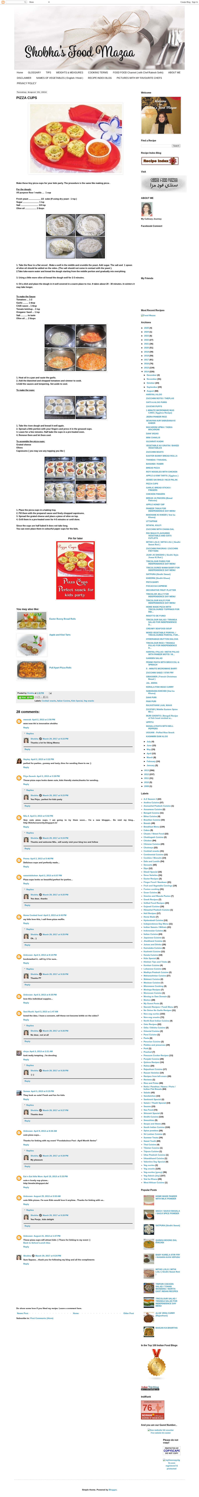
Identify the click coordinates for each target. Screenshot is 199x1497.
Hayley (26, 759)
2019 (146, 352)
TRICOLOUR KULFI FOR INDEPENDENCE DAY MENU (160, 601)
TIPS (48, 72)
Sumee (26, 1091)
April (149, 753)
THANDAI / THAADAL (156, 460)
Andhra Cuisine (151, 802)
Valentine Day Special (154, 1162)
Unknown (28, 955)
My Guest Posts (151, 1003)
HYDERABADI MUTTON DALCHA (162, 639)
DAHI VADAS (152, 433)
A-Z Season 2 (150, 799)
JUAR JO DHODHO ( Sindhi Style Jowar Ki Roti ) (162, 556)
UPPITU (150, 722)
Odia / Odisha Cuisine (154, 1027)
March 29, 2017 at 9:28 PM (55, 1156)
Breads (147, 823)
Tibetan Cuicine (151, 1148)
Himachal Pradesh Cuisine (157, 910)
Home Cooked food (33, 915)
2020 (146, 348)
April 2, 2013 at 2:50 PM (43, 719)
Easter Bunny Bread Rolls (62, 619)
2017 (146, 359)
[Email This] (36, 697)
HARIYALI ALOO (154, 394)
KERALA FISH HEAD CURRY (160, 687)
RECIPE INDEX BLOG (100, 78)
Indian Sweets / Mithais (155, 927)
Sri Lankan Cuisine (153, 1134)
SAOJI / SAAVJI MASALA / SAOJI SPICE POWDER (168, 1212)
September (152, 387)
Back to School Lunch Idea (36, 1243)
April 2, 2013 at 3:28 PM (48, 776)
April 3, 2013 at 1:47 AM (46, 1011)
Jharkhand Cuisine (153, 941)
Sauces (147, 1106)
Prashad (148, 1052)
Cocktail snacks (49, 701)
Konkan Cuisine (152, 965)
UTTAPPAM (151, 521)
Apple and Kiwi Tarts (60, 634)
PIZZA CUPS (152, 483)
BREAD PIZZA (153, 468)
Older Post (128, 1313)
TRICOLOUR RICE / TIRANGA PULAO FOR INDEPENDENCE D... (161, 645)
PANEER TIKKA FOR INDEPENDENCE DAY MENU (160, 509)
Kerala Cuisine (151, 955)
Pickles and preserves (154, 1045)
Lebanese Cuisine (153, 969)
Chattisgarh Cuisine (153, 837)
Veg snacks (89, 701)
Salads (147, 1092)
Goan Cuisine (150, 892)
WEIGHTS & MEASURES (69, 72)
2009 (146, 786)
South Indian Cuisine (154, 1127)
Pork (146, 1048)
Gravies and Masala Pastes (157, 896)
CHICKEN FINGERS (155, 494)
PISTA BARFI (152, 582)
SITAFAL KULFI (153, 525)
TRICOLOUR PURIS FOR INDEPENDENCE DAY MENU (160, 562)
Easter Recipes (151, 878)
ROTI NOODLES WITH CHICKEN (161, 472)
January (151, 765)
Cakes (147, 830)
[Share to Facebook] (44, 697)
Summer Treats (151, 1137)
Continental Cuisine (153, 854)
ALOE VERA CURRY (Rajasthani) (165, 1314)
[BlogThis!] (38, 697)
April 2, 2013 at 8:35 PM (45, 995)
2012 (146, 774)
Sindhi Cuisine (151, 1117)
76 (147, 1408)
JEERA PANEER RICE (156, 417)
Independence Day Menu (156, 924)
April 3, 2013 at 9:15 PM (42, 1091)
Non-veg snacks (152, 1017)
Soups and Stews (152, 1124)
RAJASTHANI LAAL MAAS (159, 705)
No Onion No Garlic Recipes (157, 1010)
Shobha (34, 739)
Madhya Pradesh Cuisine (156, 972)
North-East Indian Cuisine (156, 1021)
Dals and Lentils (152, 861)
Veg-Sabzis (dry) (152, 1176)
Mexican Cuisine (152, 982)
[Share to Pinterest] (47, 697)
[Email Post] (50, 693)
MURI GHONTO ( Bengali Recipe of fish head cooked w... (162, 717)
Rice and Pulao (151, 1083)
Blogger (113, 1490)
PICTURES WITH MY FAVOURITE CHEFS (139, 78)
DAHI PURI (151, 697)
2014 (146, 371)
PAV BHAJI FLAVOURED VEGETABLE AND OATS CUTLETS (158, 535)
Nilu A (26, 816)
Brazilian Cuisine (152, 820)
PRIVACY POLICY (26, 83)
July (149, 741)
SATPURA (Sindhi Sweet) (158, 574)
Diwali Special (150, 872)
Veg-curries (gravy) (153, 1172)
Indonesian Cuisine (153, 930)
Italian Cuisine (63, 701)
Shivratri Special (152, 1113)
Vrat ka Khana (150, 1179)
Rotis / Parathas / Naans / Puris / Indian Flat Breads (159, 1087)
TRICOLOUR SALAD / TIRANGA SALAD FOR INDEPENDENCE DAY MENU (166, 1302)
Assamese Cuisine (153, 809)
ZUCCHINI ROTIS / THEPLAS (160, 398)
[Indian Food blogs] (156, 1380)
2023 (146, 336)
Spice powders (151, 1130)
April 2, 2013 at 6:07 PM (50, 875)
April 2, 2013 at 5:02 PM (41, 816)
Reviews (148, 1079)
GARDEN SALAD (154, 658)
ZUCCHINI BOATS (154, 452)
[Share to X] (41, 697)
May (149, 749)
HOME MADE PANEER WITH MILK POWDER (166, 1197)
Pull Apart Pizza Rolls (60, 667)
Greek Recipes (151, 899)
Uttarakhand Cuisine (154, 1158)
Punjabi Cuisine (151, 1059)
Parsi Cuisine (150, 1034)
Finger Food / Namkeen (155, 882)
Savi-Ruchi (28, 1011)
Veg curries (149, 1165)
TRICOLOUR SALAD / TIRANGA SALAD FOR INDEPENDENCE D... (161, 622)
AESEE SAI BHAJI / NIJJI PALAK (162, 480)
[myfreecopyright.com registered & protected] (171, 1468)
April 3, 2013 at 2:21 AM (41, 1051)
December (152, 375)
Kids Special (77, 701)
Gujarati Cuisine (152, 906)
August (151, 391)
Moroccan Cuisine (153, 993)
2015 (146, 367)
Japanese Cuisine (152, 937)
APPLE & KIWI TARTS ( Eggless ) (162, 475)
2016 (146, 363)
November (152, 379)
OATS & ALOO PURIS (156, 402)
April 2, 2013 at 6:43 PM (54, 915)
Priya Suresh (29, 776)
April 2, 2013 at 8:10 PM (45, 955)
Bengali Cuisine (151, 813)
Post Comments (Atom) (41, 1318)
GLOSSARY (34, 72)
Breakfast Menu (151, 827)
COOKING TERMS (98, 72)
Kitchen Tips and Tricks (155, 962)
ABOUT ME (174, 72)
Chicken (148, 840)
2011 (146, 778)
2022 (146, 340)
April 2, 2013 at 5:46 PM (41, 858)
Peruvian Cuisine (152, 1041)
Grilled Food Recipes (154, 903)
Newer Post (22, 1313)
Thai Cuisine (150, 1144)
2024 (146, 332)
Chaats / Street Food (154, 834)
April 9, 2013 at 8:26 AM (45, 1131)
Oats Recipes (150, 1024)
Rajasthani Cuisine (153, 1069)
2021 (146, 344)
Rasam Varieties (151, 1073)
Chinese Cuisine (152, 844)
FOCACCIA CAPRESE (156, 586)
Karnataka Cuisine (153, 948)
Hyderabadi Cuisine (153, 920)
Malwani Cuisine (152, 979)
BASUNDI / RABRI (154, 464)
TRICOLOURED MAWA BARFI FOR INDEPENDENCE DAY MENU (163, 569)
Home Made (149, 917)
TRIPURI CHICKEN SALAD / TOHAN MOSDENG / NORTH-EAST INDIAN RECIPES (167, 1287)
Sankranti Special (152, 1099)
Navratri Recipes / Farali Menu (158, 1007)
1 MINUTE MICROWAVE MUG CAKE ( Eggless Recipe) (160, 411)
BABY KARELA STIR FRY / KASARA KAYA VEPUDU (168, 1256)
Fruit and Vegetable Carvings (158, 885)
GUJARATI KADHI (154, 441)
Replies (30, 733)
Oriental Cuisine (152, 1031)
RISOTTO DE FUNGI (156, 616)
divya (26, 1051)
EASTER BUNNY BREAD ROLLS (161, 456)
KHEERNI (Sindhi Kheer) (158, 578)
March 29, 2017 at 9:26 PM (55, 974)
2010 (146, 782)
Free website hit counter (161, 1433)
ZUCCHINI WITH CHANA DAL (160, 529)
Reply (26, 727)
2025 (146, 328)
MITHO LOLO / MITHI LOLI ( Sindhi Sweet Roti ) (168, 1271)
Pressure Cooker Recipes (156, 1055)
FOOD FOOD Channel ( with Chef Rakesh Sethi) (138, 72)
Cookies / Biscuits (153, 858)
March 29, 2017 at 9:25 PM (55, 895)
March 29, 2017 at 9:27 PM (55, 1110)
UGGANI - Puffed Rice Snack (160, 732)
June (149, 745)
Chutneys (148, 847)
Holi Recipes (150, 913)
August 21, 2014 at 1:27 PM (47, 1236)
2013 (146, 770)
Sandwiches (150, 1096)
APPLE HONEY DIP (155, 504)
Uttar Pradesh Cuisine (154, 1155)
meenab (27, 719)
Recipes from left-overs (155, 1076)
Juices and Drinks (153, 944)
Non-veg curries (152, 1014)
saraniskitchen (30, 875)
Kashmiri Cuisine (152, 951)
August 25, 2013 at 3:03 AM (47, 1196)
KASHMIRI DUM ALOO (157, 736)
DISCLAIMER (24, 78)
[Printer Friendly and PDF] (25, 698)
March (150, 757)
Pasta (146, 1038)
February (151, 761)
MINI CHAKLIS (153, 437)
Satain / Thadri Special (155, 1103)
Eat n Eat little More (33, 1176)
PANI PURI (151, 701)
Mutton (147, 1000)
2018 (146, 356)
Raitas (147, 1066)
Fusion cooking (151, 889)
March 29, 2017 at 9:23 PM (55, 739)
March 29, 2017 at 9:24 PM (55, 838)
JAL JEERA (151, 683)
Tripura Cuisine (151, 1151)
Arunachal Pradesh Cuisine (157, 806)
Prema (26, 858)
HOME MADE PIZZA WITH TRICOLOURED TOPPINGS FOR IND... (162, 609)
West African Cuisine (154, 1182)
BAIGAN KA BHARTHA (167, 1328)
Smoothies (149, 1120)
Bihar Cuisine (150, 816)
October (151, 383)
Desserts (148, 865)
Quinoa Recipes (152, 1062)
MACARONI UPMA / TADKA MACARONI (159, 428)
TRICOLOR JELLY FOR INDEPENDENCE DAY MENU (160, 595)
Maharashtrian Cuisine (155, 975)
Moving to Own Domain (155, 996)
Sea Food (148, 1110)
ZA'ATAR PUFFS (154, 406)
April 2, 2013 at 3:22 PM (42, 759)
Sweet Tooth (150, 1141)
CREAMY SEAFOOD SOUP (159, 628)
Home (20, 72)
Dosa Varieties (151, 875)
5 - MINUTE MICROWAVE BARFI (161, 668)
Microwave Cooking (153, 986)
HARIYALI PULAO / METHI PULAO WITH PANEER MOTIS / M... (162, 653)
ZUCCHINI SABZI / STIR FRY (160, 672)
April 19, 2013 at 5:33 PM (56, 1176)
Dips (146, 868)
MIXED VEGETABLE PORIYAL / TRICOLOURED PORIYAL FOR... (162, 633)
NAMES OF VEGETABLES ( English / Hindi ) (59, 78)
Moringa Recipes (152, 989)
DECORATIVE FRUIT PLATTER (161, 590)
